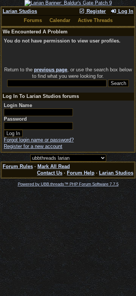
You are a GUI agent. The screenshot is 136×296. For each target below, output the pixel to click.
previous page (50, 69)
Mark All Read (53, 166)
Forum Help (80, 173)
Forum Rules (18, 166)
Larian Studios (20, 11)
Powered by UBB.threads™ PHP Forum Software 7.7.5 (68, 184)
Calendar (59, 20)
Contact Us (49, 173)
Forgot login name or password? (39, 140)
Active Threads (95, 20)
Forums (33, 20)
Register (95, 11)
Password (15, 119)
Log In (125, 11)
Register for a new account (33, 146)
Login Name (18, 105)
